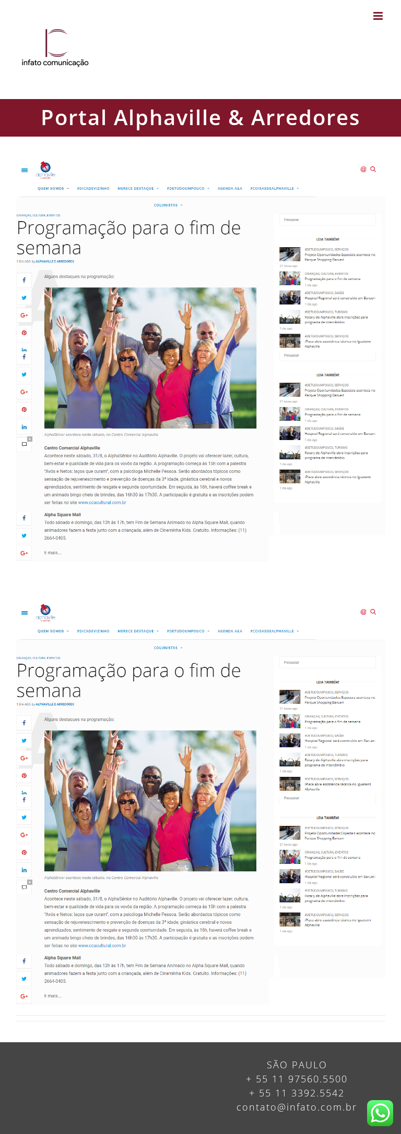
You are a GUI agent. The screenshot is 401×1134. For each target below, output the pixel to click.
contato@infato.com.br (297, 1107)
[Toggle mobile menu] (379, 15)
